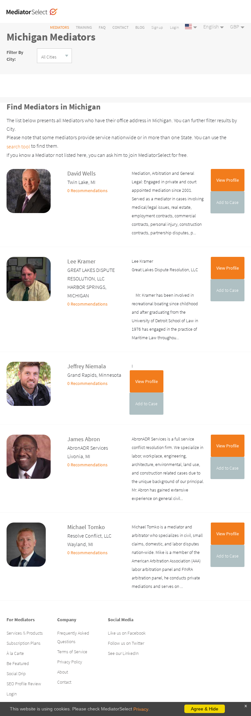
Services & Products (25, 633)
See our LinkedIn (123, 653)
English (211, 26)
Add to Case (227, 202)
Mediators (59, 27)
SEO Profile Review (24, 684)
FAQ (102, 27)
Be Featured (18, 663)
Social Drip (16, 673)
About (62, 672)
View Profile (227, 180)
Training (84, 27)
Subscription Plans (24, 643)
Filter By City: (15, 55)
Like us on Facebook (127, 633)
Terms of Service (72, 652)
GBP (234, 26)
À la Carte (15, 653)
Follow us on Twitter (126, 643)
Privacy (140, 709)
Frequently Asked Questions (73, 637)
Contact (120, 27)
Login (174, 27)
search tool (18, 146)
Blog (139, 27)
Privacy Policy (69, 662)
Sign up (157, 27)
